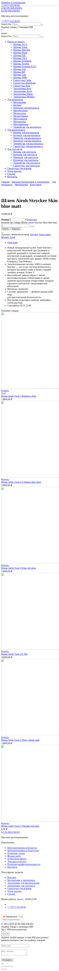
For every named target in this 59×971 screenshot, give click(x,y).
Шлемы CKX (20, 58)
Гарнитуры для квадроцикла (28, 146)
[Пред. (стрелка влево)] (2, 969)
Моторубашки (20, 116)
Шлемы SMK (20, 77)
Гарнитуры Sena (21, 85)
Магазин (11, 877)
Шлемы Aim (19, 74)
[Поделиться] (8, 966)
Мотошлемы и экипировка (21, 880)
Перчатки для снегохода (25, 160)
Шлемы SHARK (21, 50)
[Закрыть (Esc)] (11, 966)
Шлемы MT (19, 72)
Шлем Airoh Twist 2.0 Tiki (14, 654)
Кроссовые (35, 184)
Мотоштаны (19, 121)
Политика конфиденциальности (23, 864)
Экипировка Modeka (24, 96)
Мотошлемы (19, 102)
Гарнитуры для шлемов (19, 888)
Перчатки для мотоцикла (26, 107)
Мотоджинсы (20, 119)
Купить (5, 229)
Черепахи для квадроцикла (27, 138)
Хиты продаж (14, 171)
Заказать (16, 229)
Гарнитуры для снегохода (26, 165)
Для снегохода (14, 149)
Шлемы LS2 (19, 69)
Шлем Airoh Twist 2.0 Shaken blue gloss (21, 482)
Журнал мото (14, 856)
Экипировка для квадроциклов (23, 883)
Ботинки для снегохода (25, 154)
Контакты (12, 176)
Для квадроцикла (16, 130)
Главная (5, 182)
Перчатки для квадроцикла (27, 141)
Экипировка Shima (23, 94)
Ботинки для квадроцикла (26, 135)
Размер (5, 219)
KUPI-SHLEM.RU (10, 10)
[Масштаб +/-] (2, 966)
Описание (12, 242)
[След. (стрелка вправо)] (5, 969)
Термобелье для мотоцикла (27, 127)
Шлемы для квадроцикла (26, 132)
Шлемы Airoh (20, 47)
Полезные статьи (16, 853)
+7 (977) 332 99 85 (10, 5)
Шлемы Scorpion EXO (24, 66)
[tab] (32, 242)
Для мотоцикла (15, 99)
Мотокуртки (19, 113)
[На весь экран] (5, 966)
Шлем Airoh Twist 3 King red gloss (18, 568)
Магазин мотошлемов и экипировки (30, 182)
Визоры (17, 105)
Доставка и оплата (16, 861)
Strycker (34, 234)
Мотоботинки (20, 110)
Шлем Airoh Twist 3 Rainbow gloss (18, 396)
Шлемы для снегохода (24, 152)
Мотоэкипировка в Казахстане (23, 850)
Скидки (11, 174)
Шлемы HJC (19, 55)
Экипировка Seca (22, 88)
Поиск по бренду (16, 41)
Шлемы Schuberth (22, 61)
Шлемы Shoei (20, 52)
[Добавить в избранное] (2, 232)
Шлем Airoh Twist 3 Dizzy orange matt (20, 740)
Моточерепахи (20, 124)
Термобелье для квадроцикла (28, 143)
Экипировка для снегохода (21, 885)
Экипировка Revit (22, 91)
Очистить (32, 219)
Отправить (7, 960)
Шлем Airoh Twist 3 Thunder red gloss (20, 826)
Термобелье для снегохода (26, 163)
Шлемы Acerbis (21, 63)
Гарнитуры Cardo (22, 80)
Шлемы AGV (20, 44)
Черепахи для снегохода (25, 157)
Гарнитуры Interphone (24, 83)
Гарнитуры (19, 168)
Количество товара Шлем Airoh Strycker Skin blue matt (29, 222)
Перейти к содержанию (13, 2)
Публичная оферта (16, 858)
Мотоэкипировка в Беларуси (22, 847)
